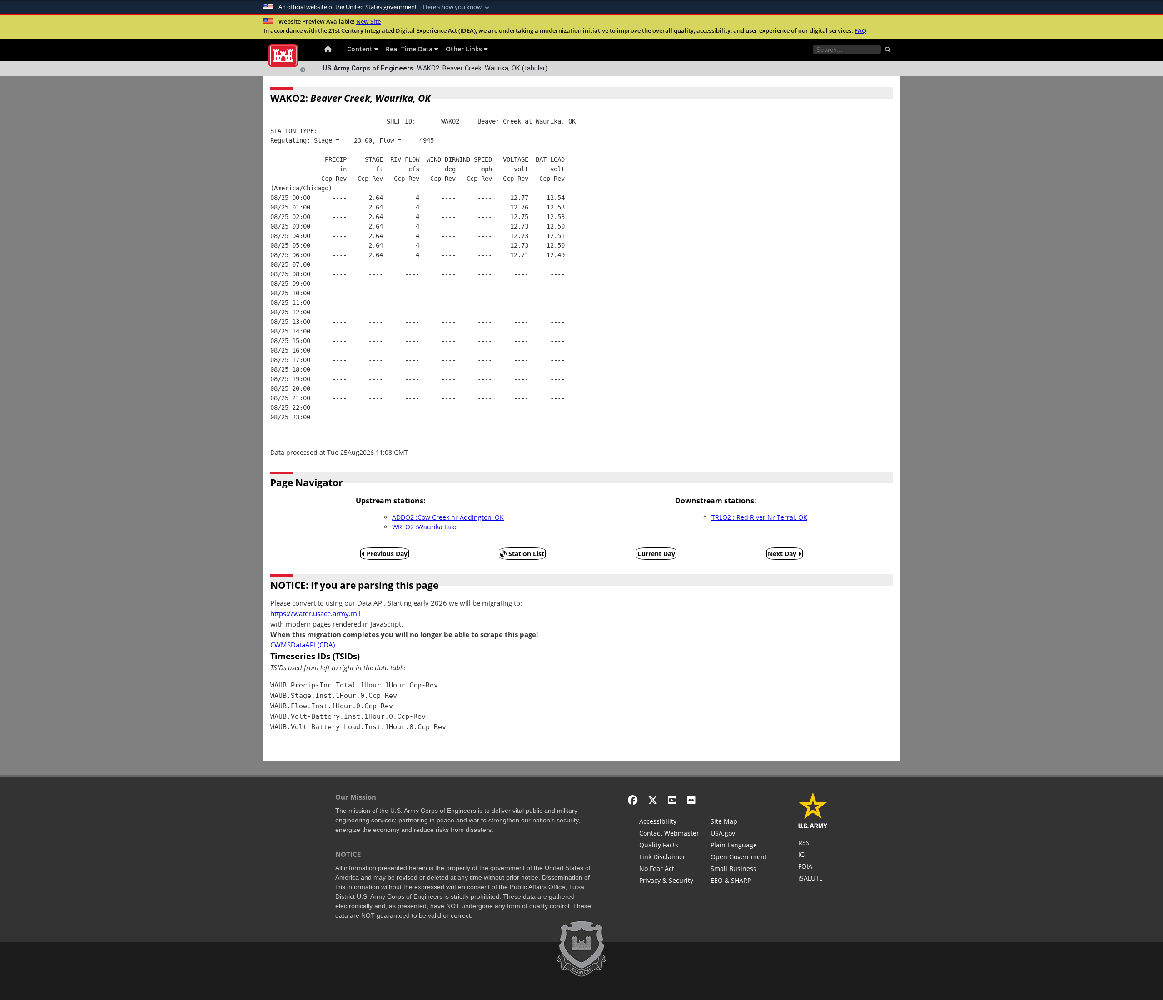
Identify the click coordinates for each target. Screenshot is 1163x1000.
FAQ (860, 30)
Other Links (465, 49)
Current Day (656, 553)
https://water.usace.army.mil (315, 613)
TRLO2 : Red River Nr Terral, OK (759, 517)
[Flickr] (691, 799)
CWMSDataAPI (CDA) (302, 645)
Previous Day (386, 553)
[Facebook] (632, 799)
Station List (525, 553)
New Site (368, 21)
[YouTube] (672, 799)
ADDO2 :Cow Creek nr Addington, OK (448, 517)
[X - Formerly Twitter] (652, 799)
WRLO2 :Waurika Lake (425, 526)
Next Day (783, 553)
